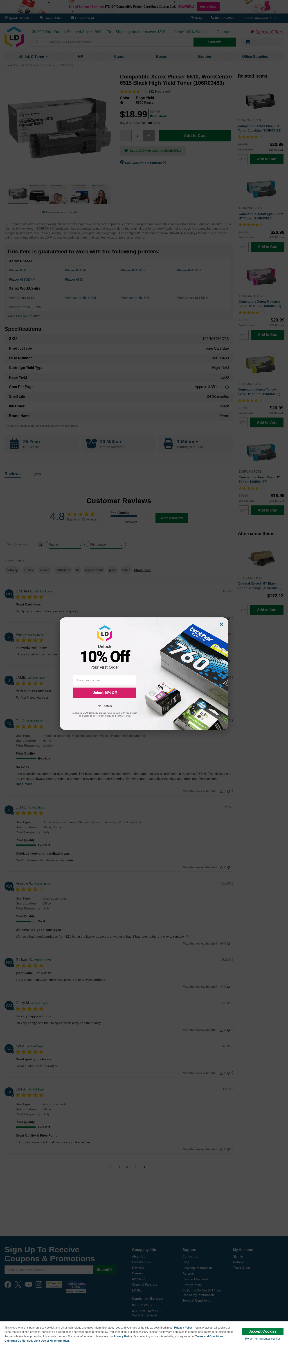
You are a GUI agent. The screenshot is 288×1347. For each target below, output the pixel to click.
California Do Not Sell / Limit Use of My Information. (37, 1340)
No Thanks (105, 706)
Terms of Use (123, 716)
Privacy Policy (183, 1327)
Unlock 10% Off (104, 693)
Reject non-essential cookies (263, 1338)
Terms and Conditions (209, 1336)
